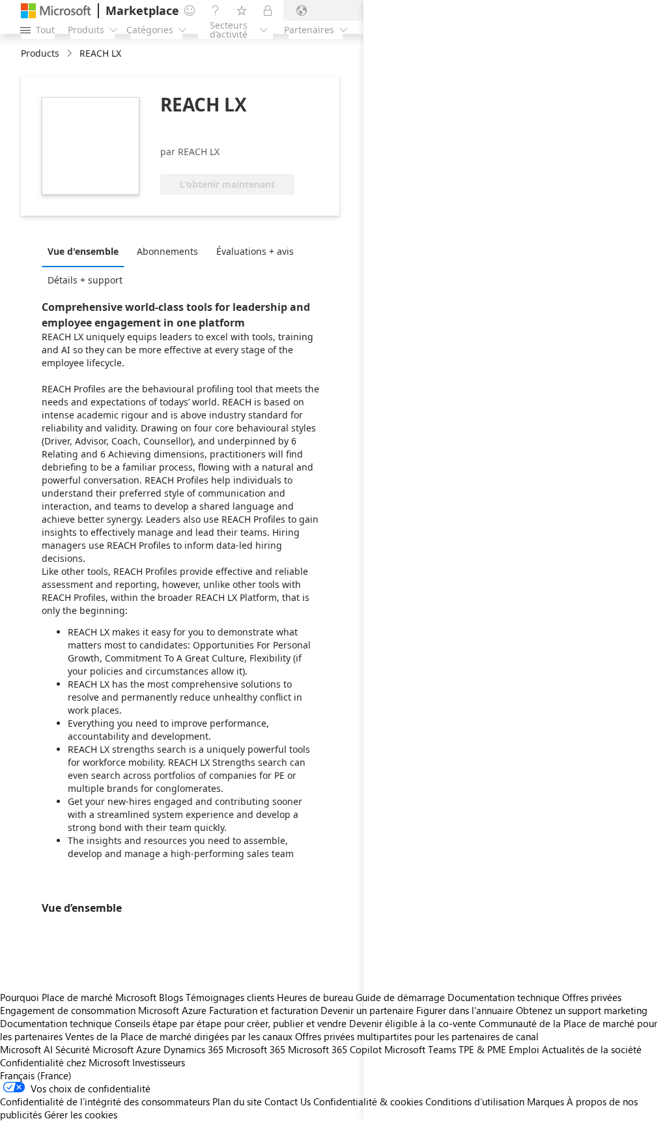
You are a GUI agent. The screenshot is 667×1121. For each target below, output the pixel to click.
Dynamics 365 (193, 1049)
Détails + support (85, 280)
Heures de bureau (315, 997)
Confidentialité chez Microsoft (65, 1062)
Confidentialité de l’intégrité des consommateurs (105, 1101)
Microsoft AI (26, 1049)
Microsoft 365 (255, 1049)
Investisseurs (158, 1062)
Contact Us (287, 1101)
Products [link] (40, 53)
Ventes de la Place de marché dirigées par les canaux (178, 1036)
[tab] (86, 251)
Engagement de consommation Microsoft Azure (104, 1010)
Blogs (171, 997)
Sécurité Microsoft (94, 1049)
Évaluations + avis (255, 251)
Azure (148, 1049)
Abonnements (167, 251)
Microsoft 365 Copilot (335, 1049)
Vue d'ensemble (83, 251)
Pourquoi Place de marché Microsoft (78, 997)
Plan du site (237, 1101)
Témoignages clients (230, 997)
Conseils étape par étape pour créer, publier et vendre (231, 1023)
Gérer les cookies (80, 1114)
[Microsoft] (56, 10)
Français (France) (36, 1075)
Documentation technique (56, 1023)
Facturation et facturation (263, 1010)
